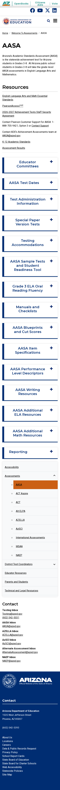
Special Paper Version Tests (27, 222)
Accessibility (12, 467)
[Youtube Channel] (40, 11)
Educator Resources (15, 573)
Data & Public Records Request (19, 748)
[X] (47, 11)
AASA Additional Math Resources (28, 433)
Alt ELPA (20, 511)
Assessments (12, 476)
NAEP (19, 555)
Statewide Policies (12, 770)
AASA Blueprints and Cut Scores (28, 330)
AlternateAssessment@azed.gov (20, 652)
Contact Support (40, 125)
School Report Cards (13, 756)
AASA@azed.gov (11, 135)
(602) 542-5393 (10, 727)
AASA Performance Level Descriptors (27, 371)
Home (5, 33)
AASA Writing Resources (27, 392)
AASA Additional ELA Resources (28, 412)
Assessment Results (13, 148)
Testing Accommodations (28, 243)
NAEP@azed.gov (11, 660)
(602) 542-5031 (10, 617)
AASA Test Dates (24, 183)
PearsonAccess (12, 105)
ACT (18, 502)
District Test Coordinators (18, 564)
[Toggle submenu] (54, 476)
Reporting (18, 452)
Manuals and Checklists (27, 309)
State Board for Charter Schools (19, 763)
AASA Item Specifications (27, 350)
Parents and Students (16, 581)
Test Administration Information (28, 201)
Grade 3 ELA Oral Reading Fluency (27, 288)
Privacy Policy (10, 752)
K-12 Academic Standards (16, 141)
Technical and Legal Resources (21, 590)
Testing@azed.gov (12, 613)
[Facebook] (32, 11)
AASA (19, 484)
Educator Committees (28, 164)
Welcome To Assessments (24, 33)
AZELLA (20, 519)
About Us (7, 737)
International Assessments (30, 537)
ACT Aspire (22, 493)
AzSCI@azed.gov (11, 643)
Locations (7, 741)
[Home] (16, 21)
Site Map (7, 774)
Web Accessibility (12, 767)
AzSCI (19, 528)
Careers (6, 744)
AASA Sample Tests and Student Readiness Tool (27, 265)
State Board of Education (15, 759)
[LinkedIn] (54, 11)
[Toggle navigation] (55, 20)
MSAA (19, 546)
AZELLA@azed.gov (12, 634)
